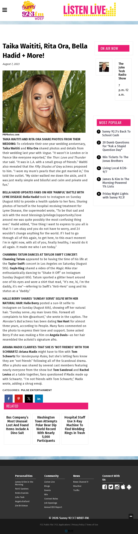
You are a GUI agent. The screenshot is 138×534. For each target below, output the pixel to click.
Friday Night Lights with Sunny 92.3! (115, 195)
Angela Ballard (22, 501)
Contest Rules (51, 499)
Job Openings (50, 503)
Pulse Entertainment (36, 390)
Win (46, 494)
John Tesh (19, 497)
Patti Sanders (21, 489)
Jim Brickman (21, 505)
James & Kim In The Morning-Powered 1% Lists (115, 182)
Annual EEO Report (53, 507)
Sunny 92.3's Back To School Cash (116, 133)
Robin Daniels (21, 493)
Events (47, 490)
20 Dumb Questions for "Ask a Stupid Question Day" (115, 146)
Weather (77, 486)
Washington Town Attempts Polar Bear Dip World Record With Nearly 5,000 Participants (46, 429)
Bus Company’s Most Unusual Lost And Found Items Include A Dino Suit (17, 425)
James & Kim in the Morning (24, 483)
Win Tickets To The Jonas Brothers (115, 159)
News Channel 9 (80, 482)
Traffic (76, 490)
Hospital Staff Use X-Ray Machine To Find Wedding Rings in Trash (74, 425)
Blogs (47, 486)
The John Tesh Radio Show (122, 71)
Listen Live (49, 482)
